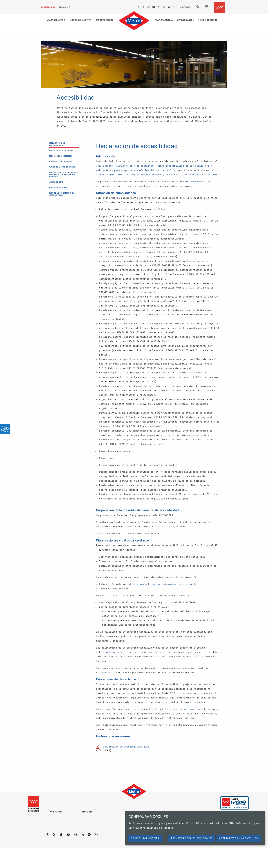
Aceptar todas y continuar (238, 838)
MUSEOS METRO (104, 20)
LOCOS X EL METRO (80, 20)
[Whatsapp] (174, 6)
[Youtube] (153, 6)
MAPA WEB (87, 812)
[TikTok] (148, 6)
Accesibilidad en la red (61, 151)
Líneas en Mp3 (56, 182)
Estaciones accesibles (61, 156)
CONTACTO (185, 7)
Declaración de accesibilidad (57, 144)
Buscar (200, 8)
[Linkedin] (164, 6)
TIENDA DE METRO (207, 20)
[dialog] (195, 828)
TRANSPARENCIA (164, 20)
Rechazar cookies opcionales (192, 838)
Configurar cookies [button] (145, 838)
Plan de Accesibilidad (60, 162)
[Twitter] (143, 6)
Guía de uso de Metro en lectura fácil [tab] (61, 194)
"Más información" (241, 823)
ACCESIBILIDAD (48, 7)
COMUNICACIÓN (185, 20)
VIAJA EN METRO (56, 20)
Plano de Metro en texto (62, 167)
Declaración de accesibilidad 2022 (126, 746)
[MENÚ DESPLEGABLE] (205, 7)
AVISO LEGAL (56, 812)
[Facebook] (138, 6)
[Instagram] (159, 6)
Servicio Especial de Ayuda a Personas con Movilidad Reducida (64, 174)
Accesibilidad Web (58, 188)
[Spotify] (169, 6)
